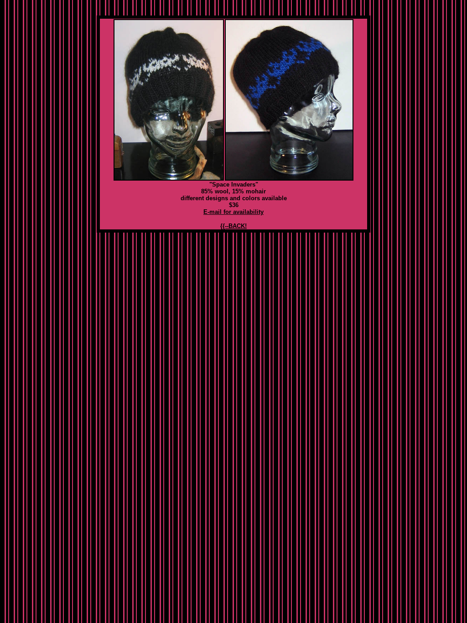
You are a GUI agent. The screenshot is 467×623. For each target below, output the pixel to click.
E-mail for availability (233, 211)
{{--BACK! (233, 226)
